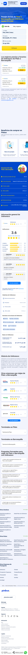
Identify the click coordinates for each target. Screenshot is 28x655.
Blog (2, 622)
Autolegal (2, 580)
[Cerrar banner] (2, 3)
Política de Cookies (5, 641)
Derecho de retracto (5, 637)
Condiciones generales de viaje (7, 638)
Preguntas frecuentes (5, 628)
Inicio (3, 585)
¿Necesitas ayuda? (8, 597)
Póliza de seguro (4, 640)
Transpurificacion (18, 572)
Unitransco (21, 288)
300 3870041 (12, 98)
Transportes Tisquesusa (5, 572)
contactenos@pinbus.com (7, 100)
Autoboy (16, 577)
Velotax (16, 574)
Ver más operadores (14, 420)
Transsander (3, 574)
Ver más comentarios (14, 283)
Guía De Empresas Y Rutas (11, 585)
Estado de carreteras (5, 625)
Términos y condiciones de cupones (8, 627)
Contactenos (3, 643)
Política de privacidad (5, 629)
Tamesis (16, 569)
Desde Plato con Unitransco (20, 513)
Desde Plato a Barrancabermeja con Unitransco (19, 546)
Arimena (2, 577)
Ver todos (25, 509)
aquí (12, 289)
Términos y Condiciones (6, 636)
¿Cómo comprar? (4, 624)
